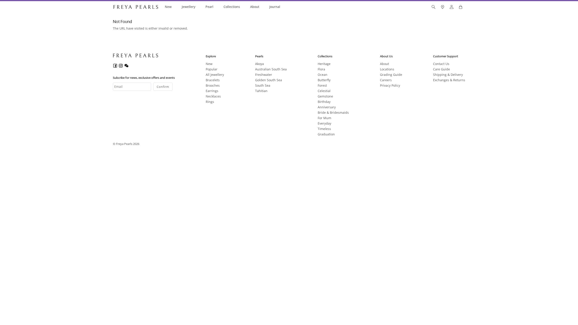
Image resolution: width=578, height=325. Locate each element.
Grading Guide (391, 74)
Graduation (326, 134)
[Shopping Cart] (460, 7)
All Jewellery (215, 74)
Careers (386, 80)
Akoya (259, 64)
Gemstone (325, 96)
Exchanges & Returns (449, 80)
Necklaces (213, 96)
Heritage (324, 64)
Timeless (324, 129)
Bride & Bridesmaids (333, 112)
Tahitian (261, 91)
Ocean (322, 74)
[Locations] (442, 7)
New (168, 7)
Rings (210, 102)
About (254, 7)
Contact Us (441, 64)
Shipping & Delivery (448, 74)
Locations (387, 69)
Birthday (324, 102)
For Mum (324, 118)
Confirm (163, 87)
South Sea (262, 85)
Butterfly (324, 80)
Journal (274, 7)
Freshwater (263, 74)
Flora (321, 69)
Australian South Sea (271, 69)
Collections (232, 7)
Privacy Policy (390, 85)
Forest (322, 85)
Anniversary (327, 107)
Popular (211, 69)
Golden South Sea (268, 80)
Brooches (213, 85)
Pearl (209, 7)
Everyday (324, 123)
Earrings (212, 91)
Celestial (324, 91)
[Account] (451, 7)
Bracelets (213, 80)
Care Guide (441, 69)
